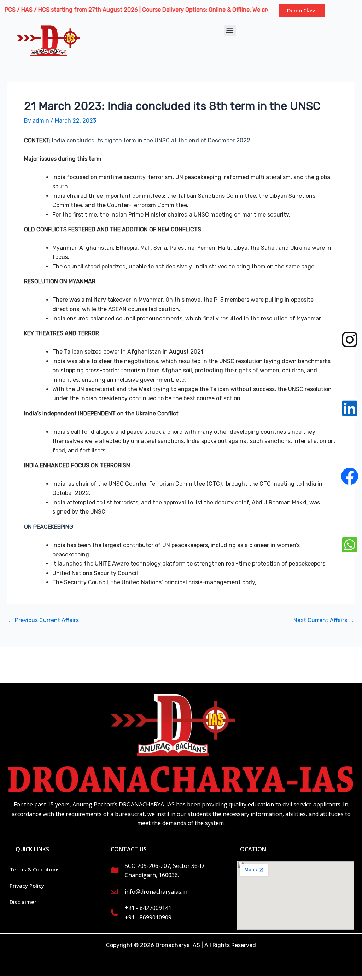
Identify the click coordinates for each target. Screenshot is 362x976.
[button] (230, 30)
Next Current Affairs (323, 620)
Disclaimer (23, 901)
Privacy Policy (27, 885)
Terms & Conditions (35, 869)
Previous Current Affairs (43, 620)
